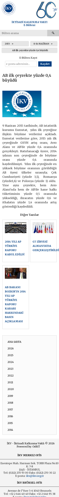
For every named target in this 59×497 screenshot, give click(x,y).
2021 (10, 382)
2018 (10, 402)
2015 (7, 43)
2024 (11, 362)
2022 (11, 375)
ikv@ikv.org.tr (34, 475)
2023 (10, 368)
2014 (10, 429)
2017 (10, 409)
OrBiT (36, 446)
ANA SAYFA (14, 341)
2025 (10, 355)
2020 (11, 389)
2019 (10, 395)
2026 (11, 348)
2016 (10, 416)
